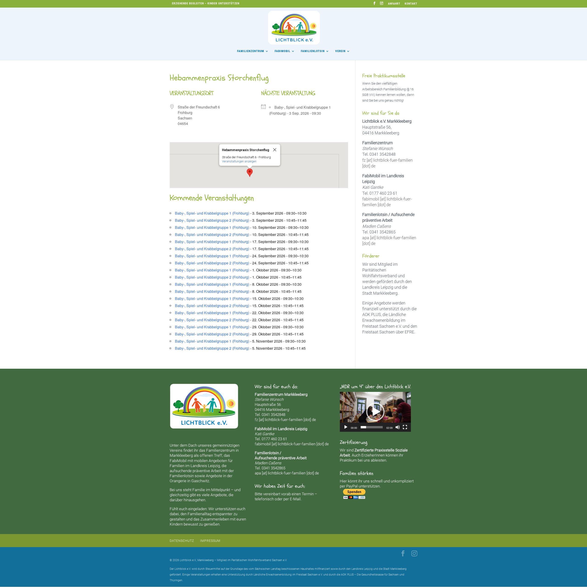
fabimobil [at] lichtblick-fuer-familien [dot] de (292, 444)
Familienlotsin (182, 475)
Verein (340, 51)
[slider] (372, 427)
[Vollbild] (405, 427)
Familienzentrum (250, 51)
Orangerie (178, 481)
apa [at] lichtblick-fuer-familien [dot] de (287, 473)
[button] (250, 172)
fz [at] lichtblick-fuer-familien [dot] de (285, 419)
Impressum (210, 541)
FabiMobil (282, 51)
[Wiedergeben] (345, 427)
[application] (375, 412)
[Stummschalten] (397, 427)
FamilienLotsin (313, 51)
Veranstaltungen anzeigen (239, 161)
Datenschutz (182, 541)
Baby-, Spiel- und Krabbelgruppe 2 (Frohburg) (212, 220)
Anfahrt (394, 3)
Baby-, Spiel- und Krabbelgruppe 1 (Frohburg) (212, 213)
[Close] (274, 149)
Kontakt (411, 3)
